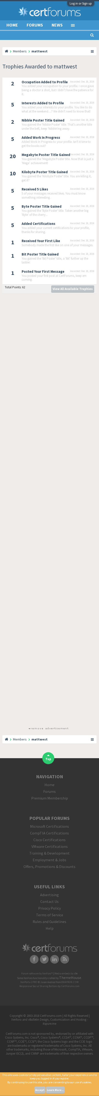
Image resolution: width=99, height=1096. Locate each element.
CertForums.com (70, 986)
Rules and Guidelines (49, 921)
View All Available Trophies (73, 289)
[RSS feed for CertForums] (65, 959)
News (57, 25)
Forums (35, 25)
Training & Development (49, 853)
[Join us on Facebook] (34, 959)
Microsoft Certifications (49, 826)
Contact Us (49, 901)
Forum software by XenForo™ (37, 973)
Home (12, 25)
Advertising (49, 894)
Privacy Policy (49, 908)
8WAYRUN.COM (70, 982)
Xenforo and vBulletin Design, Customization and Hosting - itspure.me (49, 1022)
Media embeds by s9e (66, 973)
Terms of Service (49, 914)
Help (50, 928)
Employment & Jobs (49, 859)
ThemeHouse (70, 977)
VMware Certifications (49, 846)
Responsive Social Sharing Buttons (38, 986)
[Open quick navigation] (92, 51)
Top (48, 759)
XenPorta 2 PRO (28, 982)
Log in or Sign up (81, 3)
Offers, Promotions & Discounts (49, 866)
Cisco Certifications (49, 839)
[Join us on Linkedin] (55, 959)
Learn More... (55, 1090)
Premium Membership (49, 798)
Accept (39, 1090)
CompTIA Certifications (49, 833)
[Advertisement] (48, 511)
